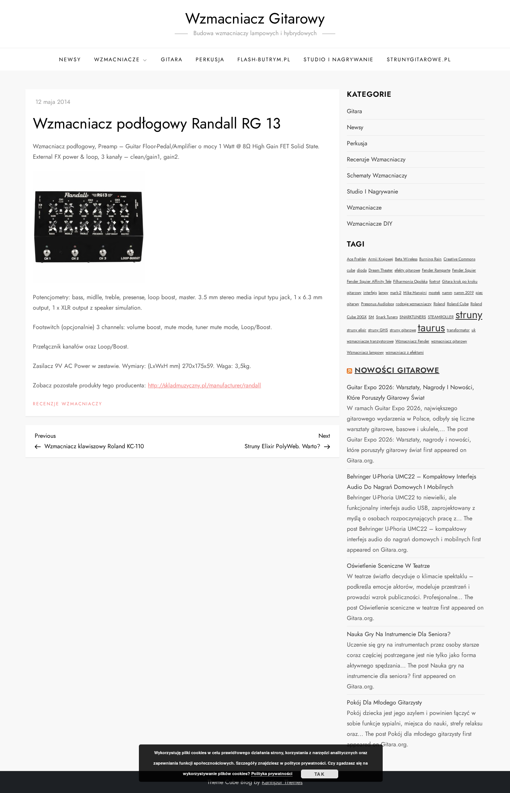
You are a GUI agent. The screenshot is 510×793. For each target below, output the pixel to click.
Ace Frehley (356, 259)
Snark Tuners (387, 317)
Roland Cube (458, 304)
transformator (458, 330)
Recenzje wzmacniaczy (67, 404)
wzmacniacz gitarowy (449, 341)
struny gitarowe (403, 330)
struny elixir (356, 330)
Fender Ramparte (436, 270)
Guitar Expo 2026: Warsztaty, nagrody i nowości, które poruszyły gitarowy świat (410, 392)
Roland (439, 304)
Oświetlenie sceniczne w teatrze (388, 565)
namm (447, 292)
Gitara (172, 59)
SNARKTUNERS (412, 317)
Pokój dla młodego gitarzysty (384, 702)
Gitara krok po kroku (460, 281)
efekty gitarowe (407, 270)
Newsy (70, 59)
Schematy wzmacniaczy (377, 175)
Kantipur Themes (282, 782)
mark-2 (395, 292)
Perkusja (210, 59)
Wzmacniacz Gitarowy (255, 18)
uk (474, 330)
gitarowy (354, 292)
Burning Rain (430, 259)
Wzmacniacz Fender (412, 341)
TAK (319, 774)
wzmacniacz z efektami (405, 352)
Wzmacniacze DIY (369, 223)
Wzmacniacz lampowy (365, 352)
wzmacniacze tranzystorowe (370, 341)
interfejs (370, 292)
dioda (362, 270)
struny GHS (378, 330)
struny (468, 314)
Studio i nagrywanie (339, 59)
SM (371, 317)
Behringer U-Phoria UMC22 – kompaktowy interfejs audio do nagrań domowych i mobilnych (411, 481)
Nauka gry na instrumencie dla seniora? (399, 634)
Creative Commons (459, 259)
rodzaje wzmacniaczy (414, 304)
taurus (431, 327)
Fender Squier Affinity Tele (369, 281)
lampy (383, 292)
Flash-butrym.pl (263, 59)
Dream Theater (380, 270)
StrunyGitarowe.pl (419, 59)
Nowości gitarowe (397, 370)
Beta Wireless (406, 259)
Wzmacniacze (117, 59)
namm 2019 (464, 292)
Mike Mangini (415, 292)
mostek (434, 292)
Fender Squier (464, 270)
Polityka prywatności (271, 773)
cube (351, 270)
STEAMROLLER (441, 317)
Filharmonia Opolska (410, 281)
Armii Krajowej (380, 259)
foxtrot (434, 281)
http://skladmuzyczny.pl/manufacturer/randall (204, 385)
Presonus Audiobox (377, 304)
